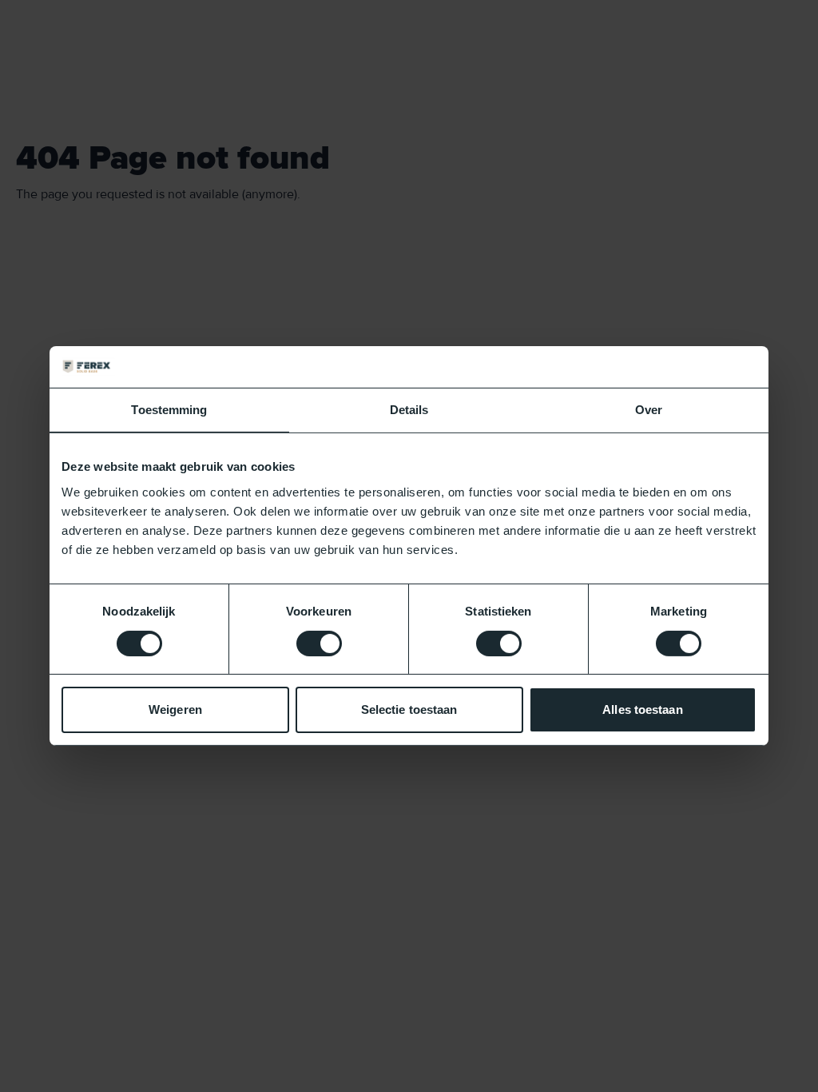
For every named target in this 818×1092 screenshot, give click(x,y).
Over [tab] (648, 409)
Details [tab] (409, 409)
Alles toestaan (642, 709)
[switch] (319, 643)
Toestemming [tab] (169, 409)
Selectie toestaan (409, 709)
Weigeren (175, 709)
